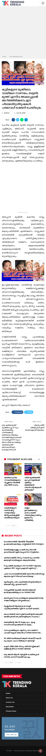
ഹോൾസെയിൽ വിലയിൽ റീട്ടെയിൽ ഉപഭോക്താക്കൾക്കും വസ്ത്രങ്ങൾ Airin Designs (24, 542)
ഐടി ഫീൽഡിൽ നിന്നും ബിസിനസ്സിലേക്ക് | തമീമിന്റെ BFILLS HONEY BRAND (22, 647)
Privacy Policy (11, 711)
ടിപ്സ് (26, 504)
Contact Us (10, 702)
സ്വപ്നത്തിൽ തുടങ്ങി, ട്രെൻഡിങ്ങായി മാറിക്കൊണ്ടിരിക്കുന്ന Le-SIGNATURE (20, 591)
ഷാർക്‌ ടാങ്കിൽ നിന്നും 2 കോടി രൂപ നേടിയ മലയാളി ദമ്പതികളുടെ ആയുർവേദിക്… (21, 558)
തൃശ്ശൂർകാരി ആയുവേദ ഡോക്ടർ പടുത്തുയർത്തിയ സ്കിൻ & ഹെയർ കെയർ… (22, 607)
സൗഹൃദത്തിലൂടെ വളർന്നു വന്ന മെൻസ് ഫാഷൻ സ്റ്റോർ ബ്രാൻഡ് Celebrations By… (23, 631)
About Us (9, 698)
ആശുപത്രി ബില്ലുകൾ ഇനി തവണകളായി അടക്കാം (34, 427)
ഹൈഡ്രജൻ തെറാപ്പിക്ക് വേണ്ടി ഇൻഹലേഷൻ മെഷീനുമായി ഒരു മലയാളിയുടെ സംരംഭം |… (23, 615)
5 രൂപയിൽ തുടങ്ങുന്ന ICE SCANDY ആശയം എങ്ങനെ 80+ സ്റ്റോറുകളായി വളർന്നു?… (22, 567)
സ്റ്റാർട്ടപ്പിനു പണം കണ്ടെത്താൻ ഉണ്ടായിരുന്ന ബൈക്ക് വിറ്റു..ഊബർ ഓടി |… (22, 583)
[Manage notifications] (40, 751)
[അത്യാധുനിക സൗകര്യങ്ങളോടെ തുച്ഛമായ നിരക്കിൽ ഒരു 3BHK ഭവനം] (13, 469)
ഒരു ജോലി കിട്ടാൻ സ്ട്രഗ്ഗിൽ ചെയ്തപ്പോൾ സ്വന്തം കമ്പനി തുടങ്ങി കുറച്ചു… (21, 655)
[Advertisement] (23, 31)
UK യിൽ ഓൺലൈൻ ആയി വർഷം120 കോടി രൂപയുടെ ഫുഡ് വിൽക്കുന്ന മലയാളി (22, 639)
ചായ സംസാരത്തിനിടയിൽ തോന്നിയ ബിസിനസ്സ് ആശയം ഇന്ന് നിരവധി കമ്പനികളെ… (24, 575)
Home (8, 693)
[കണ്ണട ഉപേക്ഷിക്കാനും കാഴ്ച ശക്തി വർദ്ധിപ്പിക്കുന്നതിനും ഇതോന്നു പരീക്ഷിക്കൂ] (33, 499)
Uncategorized (10, 504)
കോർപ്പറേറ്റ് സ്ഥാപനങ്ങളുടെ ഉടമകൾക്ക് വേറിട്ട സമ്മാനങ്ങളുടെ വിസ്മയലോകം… (23, 599)
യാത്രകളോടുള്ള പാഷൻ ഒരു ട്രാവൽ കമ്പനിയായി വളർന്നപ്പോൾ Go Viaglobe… (22, 550)
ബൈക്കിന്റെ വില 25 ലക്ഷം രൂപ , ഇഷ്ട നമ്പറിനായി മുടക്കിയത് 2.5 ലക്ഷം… (19, 623)
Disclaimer (10, 707)
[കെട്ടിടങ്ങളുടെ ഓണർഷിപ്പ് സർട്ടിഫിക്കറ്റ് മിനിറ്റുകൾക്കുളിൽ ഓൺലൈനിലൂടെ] (13, 499)
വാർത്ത (27, 474)
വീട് (6, 474)
